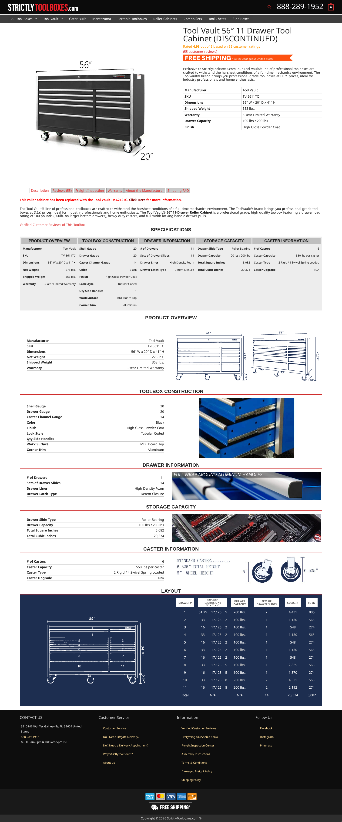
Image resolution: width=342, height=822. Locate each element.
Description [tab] (40, 190)
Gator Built (77, 19)
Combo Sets (193, 19)
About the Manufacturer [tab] (145, 190)
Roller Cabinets (165, 19)
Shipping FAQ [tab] (178, 190)
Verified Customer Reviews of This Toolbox (52, 224)
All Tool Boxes (22, 19)
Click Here (137, 200)
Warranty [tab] (115, 190)
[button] (269, 7)
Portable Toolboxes (132, 19)
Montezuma (101, 19)
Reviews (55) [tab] (62, 190)
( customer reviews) (200, 51)
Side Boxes (241, 19)
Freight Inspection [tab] (89, 190)
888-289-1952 (30, 737)
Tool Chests (217, 19)
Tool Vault (50, 19)
